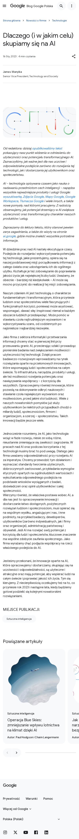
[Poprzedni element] (7, 752)
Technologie (59, 20)
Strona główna (11, 20)
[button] (73, 56)
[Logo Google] (10, 785)
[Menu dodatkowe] (71, 5)
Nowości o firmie (36, 20)
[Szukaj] (61, 5)
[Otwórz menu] (4, 5)
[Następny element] (16, 752)
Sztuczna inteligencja (19, 618)
